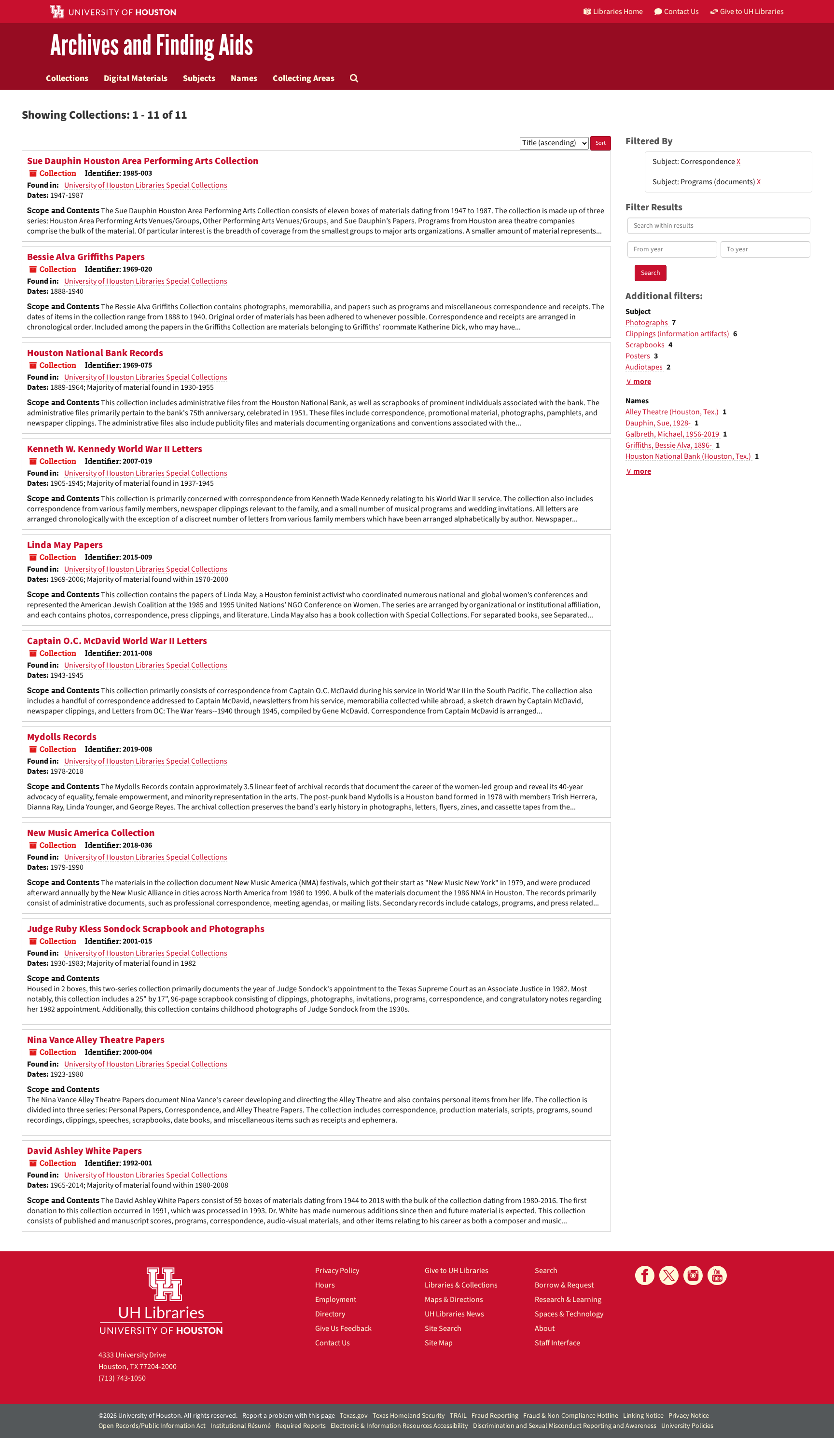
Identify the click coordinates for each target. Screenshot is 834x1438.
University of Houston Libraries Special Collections (145, 185)
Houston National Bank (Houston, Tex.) (689, 456)
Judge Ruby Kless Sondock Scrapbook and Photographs (145, 929)
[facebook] (644, 1275)
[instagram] (693, 1275)
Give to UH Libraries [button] (752, 11)
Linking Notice (643, 1416)
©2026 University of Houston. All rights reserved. (167, 1416)
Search (546, 1270)
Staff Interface (557, 1343)
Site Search (443, 1328)
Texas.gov (354, 1416)
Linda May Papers (65, 545)
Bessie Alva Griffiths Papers (86, 257)
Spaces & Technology (569, 1314)
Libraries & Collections (461, 1285)
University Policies (687, 1426)
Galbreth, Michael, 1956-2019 (673, 434)
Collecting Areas (303, 78)
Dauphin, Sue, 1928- (659, 423)
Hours (325, 1285)
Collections (67, 78)
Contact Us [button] (681, 11)
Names (244, 78)
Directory (330, 1314)
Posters (639, 356)
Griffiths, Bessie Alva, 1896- (669, 445)
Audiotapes (645, 367)
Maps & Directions (454, 1299)
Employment (335, 1299)
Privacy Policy (337, 1270)
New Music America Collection (91, 833)
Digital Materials (135, 78)
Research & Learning (568, 1299)
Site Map (439, 1343)
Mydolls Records (62, 737)
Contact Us (332, 1343)
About (545, 1328)
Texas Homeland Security (409, 1416)
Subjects (199, 78)
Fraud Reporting (495, 1416)
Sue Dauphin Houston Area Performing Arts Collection (143, 161)
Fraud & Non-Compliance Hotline (570, 1416)
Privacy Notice (688, 1416)
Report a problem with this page (288, 1416)
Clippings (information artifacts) (678, 334)
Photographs (647, 322)
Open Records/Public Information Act (152, 1426)
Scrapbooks (646, 345)
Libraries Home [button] (618, 11)
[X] (669, 1275)
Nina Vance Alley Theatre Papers (96, 1040)
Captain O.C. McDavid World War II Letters (117, 641)
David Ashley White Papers (84, 1151)
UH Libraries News (454, 1314)
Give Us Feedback (343, 1328)
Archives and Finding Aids (151, 45)
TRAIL (458, 1416)
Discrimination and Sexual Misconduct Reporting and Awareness (564, 1426)
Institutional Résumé (240, 1426)
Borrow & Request (564, 1285)
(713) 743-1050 (122, 1378)
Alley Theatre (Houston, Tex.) (673, 412)
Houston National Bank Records (95, 353)
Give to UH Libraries (456, 1270)
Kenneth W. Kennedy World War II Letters (114, 449)
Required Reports (301, 1426)
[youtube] (717, 1275)
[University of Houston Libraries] (161, 1300)
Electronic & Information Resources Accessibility (399, 1426)
